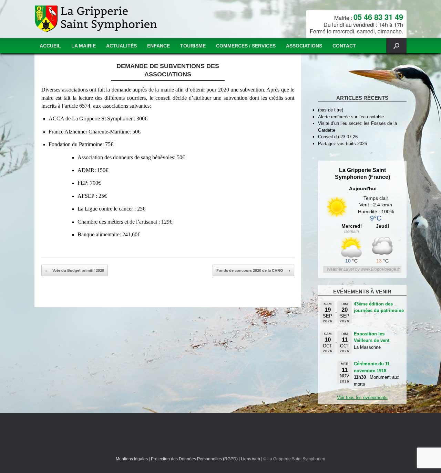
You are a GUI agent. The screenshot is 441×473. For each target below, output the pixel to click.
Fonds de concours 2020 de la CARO (253, 270)
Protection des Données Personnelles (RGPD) (194, 458)
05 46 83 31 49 (378, 16)
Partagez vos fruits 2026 (342, 143)
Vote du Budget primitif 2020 (74, 270)
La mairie (83, 46)
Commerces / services (246, 46)
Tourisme (193, 46)
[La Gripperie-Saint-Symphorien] (96, 19)
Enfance (158, 46)
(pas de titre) (330, 109)
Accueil (50, 46)
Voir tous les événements (362, 397)
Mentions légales (132, 458)
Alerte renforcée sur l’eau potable (351, 116)
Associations (304, 46)
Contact (344, 46)
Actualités (121, 46)
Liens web (250, 458)
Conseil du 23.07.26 (338, 136)
